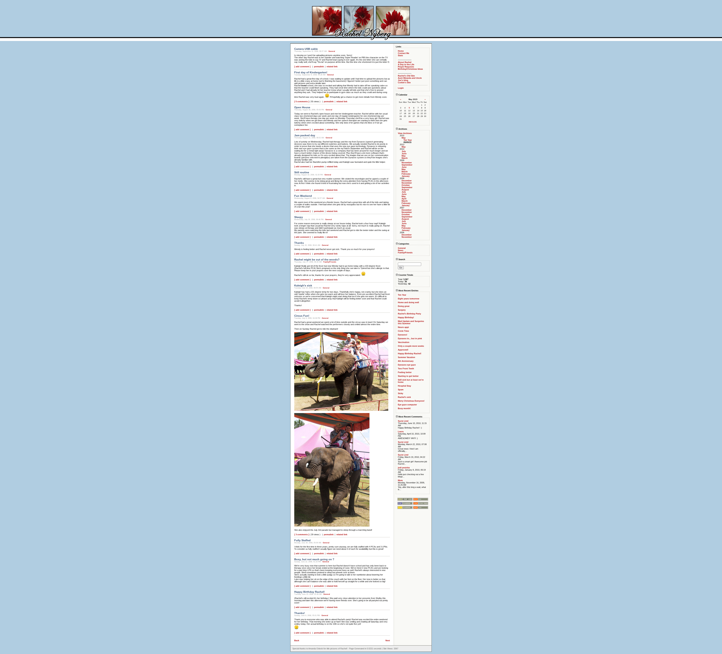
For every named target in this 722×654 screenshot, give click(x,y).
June (404, 153)
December (407, 180)
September (407, 165)
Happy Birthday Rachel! (409, 353)
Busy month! (404, 408)
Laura (400, 431)
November (407, 162)
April (404, 199)
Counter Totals (405, 275)
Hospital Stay (404, 386)
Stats (400, 55)
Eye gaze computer (407, 404)
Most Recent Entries (408, 290)
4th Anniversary (405, 361)
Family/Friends (329, 262)
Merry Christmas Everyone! (411, 401)
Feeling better (405, 372)
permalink (319, 66)
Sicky (400, 393)
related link (332, 66)
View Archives (405, 133)
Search (401, 259)
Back (296, 640)
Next (387, 640)
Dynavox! (402, 335)
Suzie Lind (403, 421)
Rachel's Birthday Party (409, 314)
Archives (402, 129)
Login (401, 88)
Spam (400, 389)
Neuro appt (403, 327)
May (404, 138)
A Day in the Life (406, 64)
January (406, 176)
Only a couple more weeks (411, 346)
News (400, 250)
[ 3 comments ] (301, 534)
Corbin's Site (404, 82)
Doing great (404, 306)
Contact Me (403, 53)
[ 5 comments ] (301, 101)
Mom (400, 480)
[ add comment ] (302, 66)
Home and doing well (408, 302)
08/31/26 (413, 122)
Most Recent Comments (410, 417)
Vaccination (403, 342)
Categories (403, 244)
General (331, 51)
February (406, 174)
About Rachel (404, 62)
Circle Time (403, 331)
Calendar (402, 95)
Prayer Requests (406, 67)
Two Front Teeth (406, 368)
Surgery (402, 310)
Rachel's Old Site (406, 76)
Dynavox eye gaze (407, 365)
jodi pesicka (404, 467)
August (405, 189)
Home (401, 51)
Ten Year (407, 140)
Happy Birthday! (406, 317)
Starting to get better (408, 376)
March (405, 158)
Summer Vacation (406, 357)
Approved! (403, 350)
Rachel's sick (404, 397)
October (406, 185)
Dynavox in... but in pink (410, 338)
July (404, 151)
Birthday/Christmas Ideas (410, 69)
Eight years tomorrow (408, 298)
